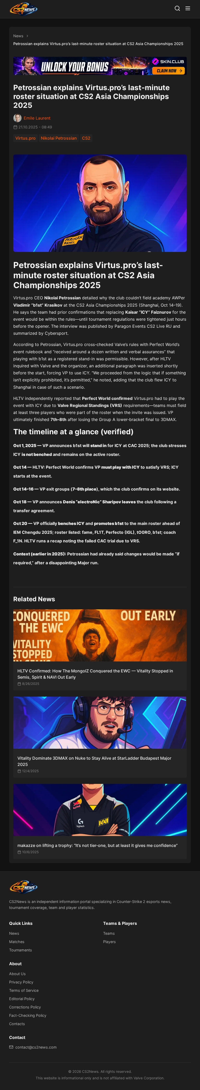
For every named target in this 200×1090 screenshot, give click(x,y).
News (18, 36)
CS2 (86, 138)
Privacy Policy (21, 982)
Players (109, 941)
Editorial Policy (22, 998)
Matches (16, 941)
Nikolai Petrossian (59, 138)
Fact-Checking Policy (27, 1015)
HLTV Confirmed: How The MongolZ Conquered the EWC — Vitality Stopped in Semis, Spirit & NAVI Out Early (95, 674)
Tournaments (20, 950)
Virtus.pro (25, 138)
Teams (109, 933)
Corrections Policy (25, 1007)
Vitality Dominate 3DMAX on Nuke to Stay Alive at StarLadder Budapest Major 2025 (94, 761)
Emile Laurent (37, 118)
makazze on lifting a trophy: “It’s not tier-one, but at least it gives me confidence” (97, 845)
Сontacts (17, 1023)
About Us (17, 973)
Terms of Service (24, 990)
